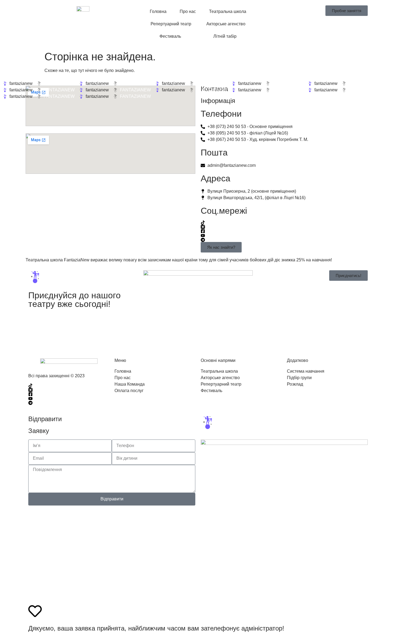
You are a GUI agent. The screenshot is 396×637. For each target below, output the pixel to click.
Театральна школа (227, 11)
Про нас (188, 11)
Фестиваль (170, 36)
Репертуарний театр (171, 24)
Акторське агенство (225, 24)
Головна (158, 11)
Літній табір (225, 36)
